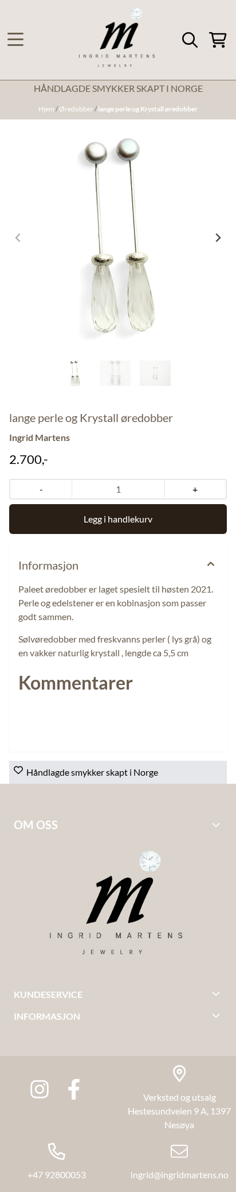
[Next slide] (218, 238)
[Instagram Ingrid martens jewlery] (39, 1089)
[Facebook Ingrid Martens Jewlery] (74, 1089)
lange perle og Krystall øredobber (148, 109)
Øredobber (77, 109)
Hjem (47, 109)
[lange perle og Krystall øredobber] (118, 237)
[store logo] (118, 40)
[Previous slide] (18, 238)
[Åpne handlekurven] (218, 40)
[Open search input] (190, 40)
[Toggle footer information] (217, 824)
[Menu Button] (15, 39)
